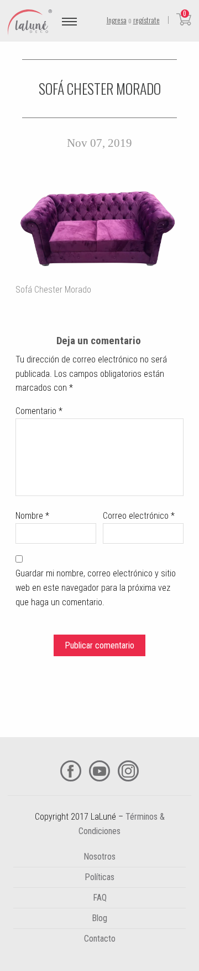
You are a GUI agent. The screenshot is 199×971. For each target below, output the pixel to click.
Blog (99, 918)
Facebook (70, 770)
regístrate (146, 19)
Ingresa (117, 19)
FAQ (100, 897)
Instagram (128, 770)
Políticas (99, 877)
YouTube (99, 770)
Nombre (32, 515)
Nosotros (99, 856)
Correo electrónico (139, 515)
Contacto (100, 938)
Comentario (38, 411)
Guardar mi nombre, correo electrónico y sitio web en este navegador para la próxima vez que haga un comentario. (95, 587)
